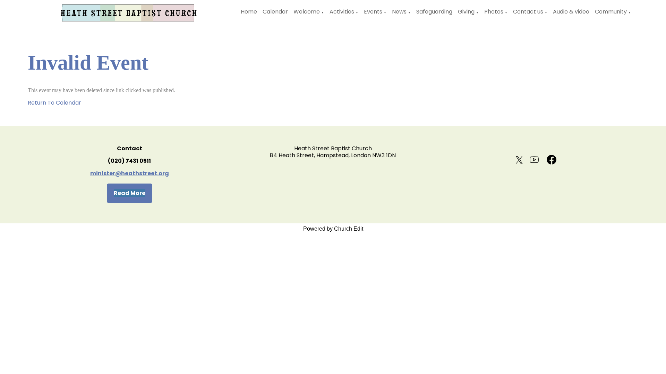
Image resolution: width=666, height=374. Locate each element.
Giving (466, 12)
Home (249, 12)
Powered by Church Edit (333, 229)
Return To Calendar (54, 103)
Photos (493, 12)
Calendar (275, 12)
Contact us (528, 12)
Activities (342, 12)
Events (373, 12)
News (399, 12)
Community (611, 12)
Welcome (306, 12)
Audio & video (571, 12)
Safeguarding (434, 12)
